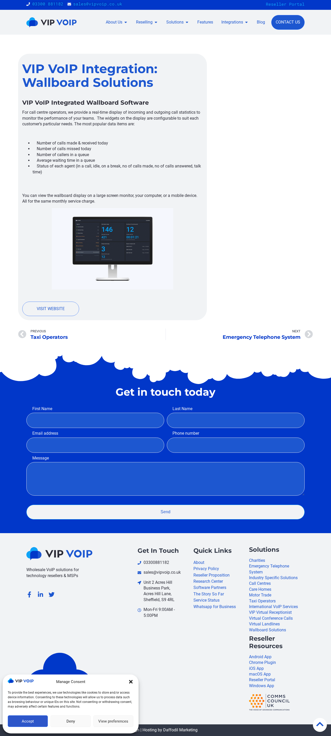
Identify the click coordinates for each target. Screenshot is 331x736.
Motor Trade (260, 595)
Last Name (182, 408)
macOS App (260, 674)
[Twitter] (52, 594)
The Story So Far (208, 594)
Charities (257, 560)
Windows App (261, 685)
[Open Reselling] (156, 22)
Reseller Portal (285, 4)
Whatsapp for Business (214, 606)
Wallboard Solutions (267, 629)
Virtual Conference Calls (271, 618)
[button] (130, 681)
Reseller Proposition (211, 575)
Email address (45, 433)
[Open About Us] (126, 22)
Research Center (208, 581)
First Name (42, 408)
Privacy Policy (206, 568)
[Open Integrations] (246, 22)
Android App (260, 656)
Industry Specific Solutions (273, 577)
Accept (28, 721)
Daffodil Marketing (180, 729)
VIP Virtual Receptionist (270, 612)
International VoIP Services (273, 606)
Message (40, 458)
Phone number (185, 433)
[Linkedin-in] (40, 594)
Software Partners (209, 587)
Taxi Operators (262, 601)
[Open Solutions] (187, 22)
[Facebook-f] (29, 594)
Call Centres (260, 583)
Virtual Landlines (264, 624)
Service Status (206, 600)
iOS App (256, 668)
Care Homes (260, 589)
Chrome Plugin (262, 662)
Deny (70, 721)
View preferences (113, 721)
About (198, 562)
